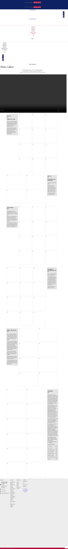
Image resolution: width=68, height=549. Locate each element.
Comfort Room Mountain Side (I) (12, 500)
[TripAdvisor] (63, 15)
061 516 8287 (3, 491)
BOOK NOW (37, 2)
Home (18, 482)
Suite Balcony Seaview (12, 483)
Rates (17, 485)
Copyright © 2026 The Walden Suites (7, 548)
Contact (18, 488)
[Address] (63, 17)
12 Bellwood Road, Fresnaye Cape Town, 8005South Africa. (4, 485)
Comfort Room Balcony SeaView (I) (12, 492)
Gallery (18, 484)
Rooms (18, 483)
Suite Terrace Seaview (12, 485)
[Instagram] (63, 14)
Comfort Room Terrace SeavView (12, 488)
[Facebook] (63, 12)
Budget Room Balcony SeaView (12, 505)
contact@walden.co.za (5, 493)
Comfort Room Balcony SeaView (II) (12, 496)
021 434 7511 (3, 489)
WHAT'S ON (19, 487)
